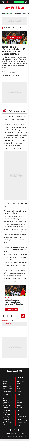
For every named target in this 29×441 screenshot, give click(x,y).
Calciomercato (7, 391)
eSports (19, 390)
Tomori (7, 75)
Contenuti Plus (7, 13)
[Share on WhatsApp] (11, 316)
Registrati (19, 407)
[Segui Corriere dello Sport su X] (14, 430)
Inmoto (5, 400)
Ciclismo (19, 391)
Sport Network (6, 405)
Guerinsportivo (7, 404)
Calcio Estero (6, 390)
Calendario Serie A (20, 13)
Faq (4, 424)
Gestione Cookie (7, 418)
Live (8, 2)
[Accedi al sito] (26, 2)
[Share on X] (7, 316)
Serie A (15, 28)
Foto (18, 414)
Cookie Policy (6, 419)
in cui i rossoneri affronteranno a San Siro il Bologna (15, 132)
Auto (4, 397)
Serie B (5, 383)
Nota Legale (6, 416)
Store (18, 400)
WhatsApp (21, 433)
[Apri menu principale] (3, 2)
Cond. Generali (7, 423)
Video (18, 413)
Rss (18, 404)
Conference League (8, 388)
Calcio (8, 28)
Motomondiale (20, 381)
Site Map (19, 405)
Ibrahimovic (15, 75)
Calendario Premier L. (21, 423)
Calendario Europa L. (22, 420)
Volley (18, 388)
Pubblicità (19, 402)
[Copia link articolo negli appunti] (18, 316)
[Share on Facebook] (3, 316)
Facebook (7, 433)
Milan (20, 28)
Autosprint (5, 399)
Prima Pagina (20, 399)
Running (19, 386)
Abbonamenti (20, 397)
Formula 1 (19, 379)
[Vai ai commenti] (23, 316)
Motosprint (6, 402)
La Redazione (6, 414)
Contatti (5, 413)
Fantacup (5, 407)
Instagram (13, 433)
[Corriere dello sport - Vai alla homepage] (14, 8)
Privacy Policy (6, 421)
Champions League (8, 385)
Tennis (18, 385)
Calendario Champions (19, 418)
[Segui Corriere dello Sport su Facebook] (11, 430)
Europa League (7, 386)
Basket (18, 383)
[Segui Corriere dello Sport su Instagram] (18, 430)
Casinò (18, 425)
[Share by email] (14, 316)
